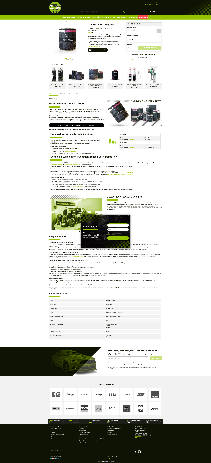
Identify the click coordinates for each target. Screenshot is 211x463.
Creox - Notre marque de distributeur (88, 441)
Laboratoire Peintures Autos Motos (88, 443)
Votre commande (83, 434)
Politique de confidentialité (57, 434)
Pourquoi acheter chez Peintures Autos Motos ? (91, 438)
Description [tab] (53, 94)
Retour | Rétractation (84, 432)
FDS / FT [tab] (62, 94)
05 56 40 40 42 (150, 54)
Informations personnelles (114, 428)
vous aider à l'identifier (77, 256)
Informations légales (55, 428)
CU (113, 458)
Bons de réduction (112, 434)
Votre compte (111, 426)
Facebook (135, 451)
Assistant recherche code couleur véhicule (90, 445)
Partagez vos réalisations (85, 447)
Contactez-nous (54, 436)
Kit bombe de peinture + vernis (57, 84)
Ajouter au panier (149, 48)
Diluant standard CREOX (115, 84)
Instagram (139, 451)
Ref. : (89, 30)
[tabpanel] (68, 39)
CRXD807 (132, 139)
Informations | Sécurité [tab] (74, 94)
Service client (82, 430)
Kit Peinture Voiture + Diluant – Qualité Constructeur (96, 85)
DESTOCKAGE (143, 17)
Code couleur (131, 27)
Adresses (109, 432)
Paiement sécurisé (84, 436)
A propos (52, 432)
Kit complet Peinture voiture (76, 84)
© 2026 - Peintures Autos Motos (105, 461)
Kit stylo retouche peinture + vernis (134, 85)
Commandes (110, 430)
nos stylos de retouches (71, 164)
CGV (51, 430)
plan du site (53, 438)
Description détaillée (94, 46)
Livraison (81, 428)
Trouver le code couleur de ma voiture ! (76, 125)
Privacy (109, 458)
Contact (148, 3)
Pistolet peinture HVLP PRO (153, 84)
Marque (51, 98)
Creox (55, 98)
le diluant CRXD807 (70, 151)
